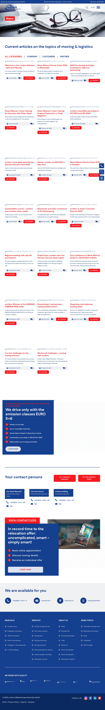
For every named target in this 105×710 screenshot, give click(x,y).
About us (64, 645)
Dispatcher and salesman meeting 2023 (81, 305)
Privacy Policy (13, 702)
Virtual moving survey (42, 626)
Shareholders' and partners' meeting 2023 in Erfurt (49, 305)
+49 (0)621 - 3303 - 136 (66, 500)
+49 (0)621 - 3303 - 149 (42, 500)
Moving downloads (67, 636)
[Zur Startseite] (13, 7)
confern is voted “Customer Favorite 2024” (82, 210)
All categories (13, 56)
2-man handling (13, 650)
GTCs (4, 702)
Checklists (87, 640)
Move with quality (67, 654)
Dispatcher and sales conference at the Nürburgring (52, 210)
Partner (64, 56)
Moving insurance (41, 640)
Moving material (40, 645)
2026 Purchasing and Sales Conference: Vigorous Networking (82, 67)
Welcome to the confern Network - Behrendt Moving (20, 66)
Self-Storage (88, 645)
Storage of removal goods (17, 645)
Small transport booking (43, 654)
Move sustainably (67, 650)
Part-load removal (41, 631)
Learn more (30, 78)
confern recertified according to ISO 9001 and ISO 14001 (84, 112)
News (63, 626)
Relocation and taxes (91, 631)
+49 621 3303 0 (100, 1)
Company (32, 56)
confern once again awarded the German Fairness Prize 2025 (19, 163)
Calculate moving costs (92, 626)
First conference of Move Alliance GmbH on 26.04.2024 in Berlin (85, 256)
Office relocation (13, 636)
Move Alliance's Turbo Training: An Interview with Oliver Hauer (18, 112)
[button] (98, 7)
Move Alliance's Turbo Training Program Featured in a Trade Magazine (50, 113)
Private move (12, 626)
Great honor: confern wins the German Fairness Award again (50, 256)
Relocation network (68, 659)
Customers (48, 56)
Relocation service (41, 659)
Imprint (24, 702)
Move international (14, 640)
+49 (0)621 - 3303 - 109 (17, 502)
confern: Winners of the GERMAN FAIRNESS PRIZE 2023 (20, 305)
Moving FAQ (65, 631)
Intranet (31, 702)
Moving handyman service (44, 650)
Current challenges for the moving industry (17, 354)
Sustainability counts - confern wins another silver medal (19, 210)
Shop (85, 636)
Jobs (63, 640)
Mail (11, 506)
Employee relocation (15, 631)
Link (101, 165)
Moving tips (39, 636)
